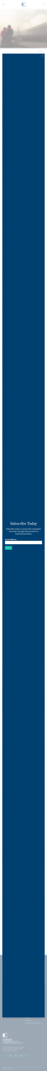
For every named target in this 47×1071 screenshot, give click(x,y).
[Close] (42, 55)
